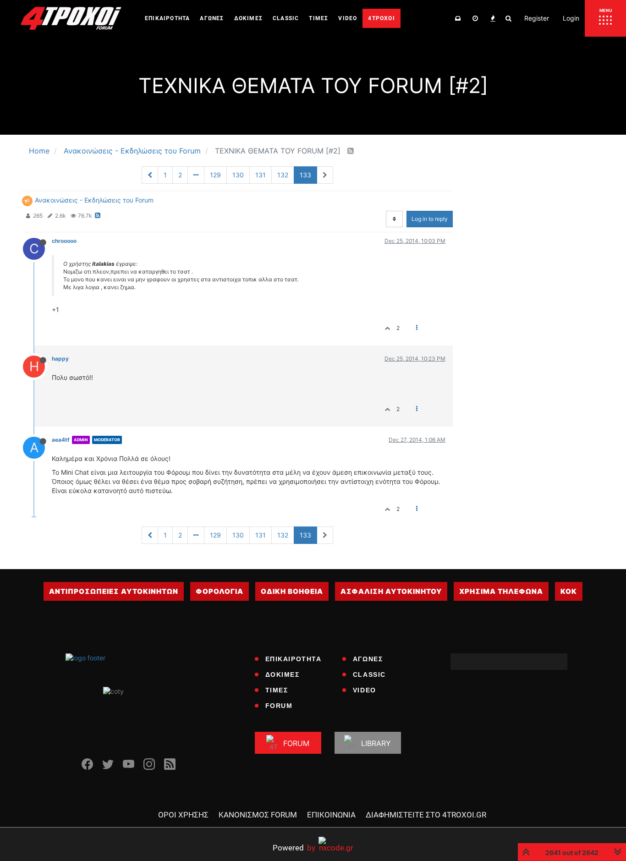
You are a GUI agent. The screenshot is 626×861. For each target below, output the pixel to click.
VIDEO (364, 690)
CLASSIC (369, 674)
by (294, 847)
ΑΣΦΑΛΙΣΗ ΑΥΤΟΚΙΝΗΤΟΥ (391, 591)
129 (215, 175)
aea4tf (61, 439)
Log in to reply (430, 218)
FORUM (279, 705)
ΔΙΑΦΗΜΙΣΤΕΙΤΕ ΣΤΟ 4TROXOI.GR (426, 814)
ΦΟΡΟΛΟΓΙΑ (219, 591)
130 (238, 175)
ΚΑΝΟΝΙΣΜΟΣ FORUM (258, 814)
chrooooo (64, 240)
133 (305, 175)
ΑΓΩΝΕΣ (368, 659)
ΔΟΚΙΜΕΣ (282, 674)
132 (282, 175)
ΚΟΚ (568, 591)
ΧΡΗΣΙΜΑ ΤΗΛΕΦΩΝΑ (501, 591)
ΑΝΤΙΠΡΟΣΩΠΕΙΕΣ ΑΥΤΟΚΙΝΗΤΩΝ (113, 591)
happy (60, 358)
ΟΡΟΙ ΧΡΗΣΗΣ (183, 814)
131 (260, 175)
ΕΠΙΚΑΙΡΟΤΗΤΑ (293, 659)
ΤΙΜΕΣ (276, 690)
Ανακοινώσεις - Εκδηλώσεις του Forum (94, 200)
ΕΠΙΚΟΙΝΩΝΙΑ (331, 814)
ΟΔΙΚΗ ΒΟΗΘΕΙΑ (292, 591)
